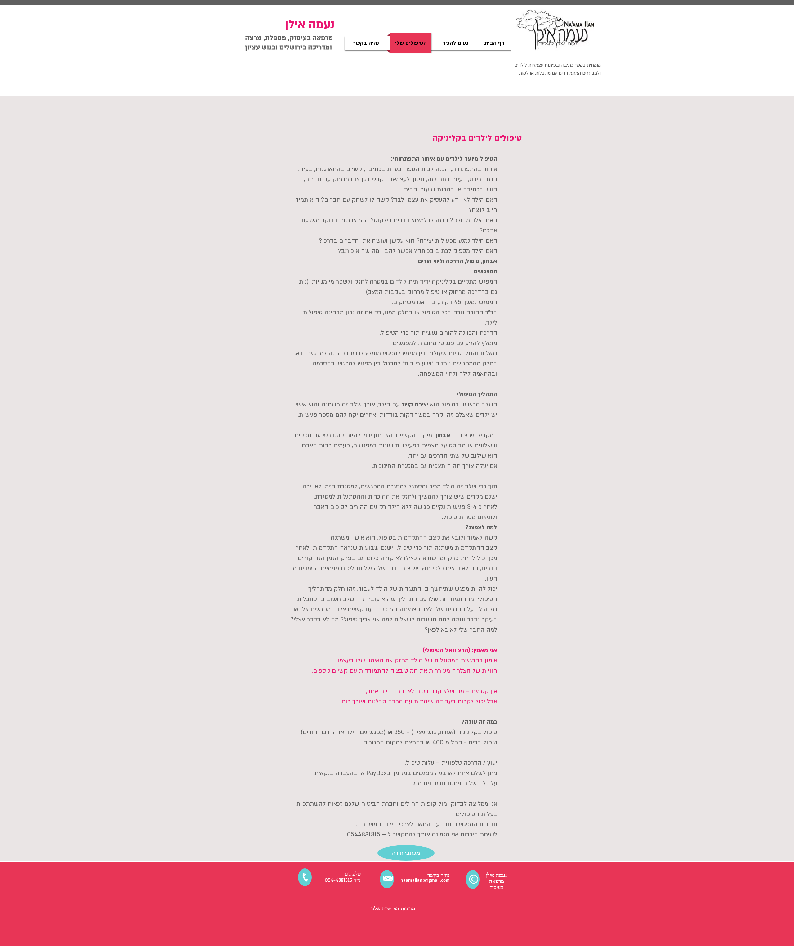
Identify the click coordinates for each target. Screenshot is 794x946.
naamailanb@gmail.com (425, 880)
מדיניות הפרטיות (398, 908)
